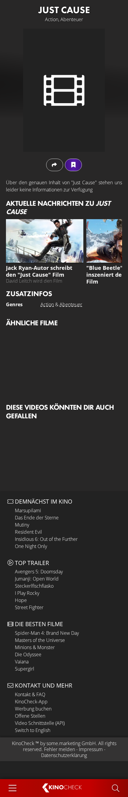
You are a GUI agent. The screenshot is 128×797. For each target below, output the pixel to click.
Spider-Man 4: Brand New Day (47, 633)
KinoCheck (23, 743)
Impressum (91, 749)
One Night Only (31, 546)
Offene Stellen (30, 716)
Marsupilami (28, 510)
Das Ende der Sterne (37, 518)
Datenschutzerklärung (64, 755)
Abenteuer (71, 304)
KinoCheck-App (31, 702)
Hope (21, 600)
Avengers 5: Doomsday (39, 572)
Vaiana (22, 662)
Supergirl (24, 669)
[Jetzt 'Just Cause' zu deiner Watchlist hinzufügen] (73, 165)
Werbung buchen (33, 709)
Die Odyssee (28, 654)
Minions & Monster (35, 647)
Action (47, 304)
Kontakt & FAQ (30, 694)
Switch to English (32, 730)
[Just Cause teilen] (54, 165)
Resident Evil (28, 532)
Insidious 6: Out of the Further (46, 539)
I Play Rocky (27, 593)
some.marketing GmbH (71, 743)
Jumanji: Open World (37, 579)
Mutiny (22, 525)
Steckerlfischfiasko (34, 586)
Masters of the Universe (40, 640)
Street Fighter (29, 607)
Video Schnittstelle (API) (40, 723)
